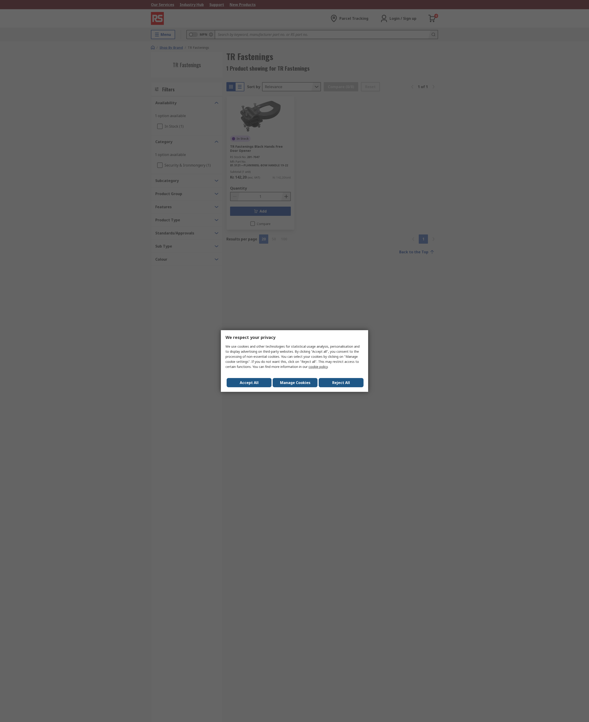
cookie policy (318, 366)
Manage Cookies (295, 382)
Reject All (341, 382)
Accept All (249, 382)
